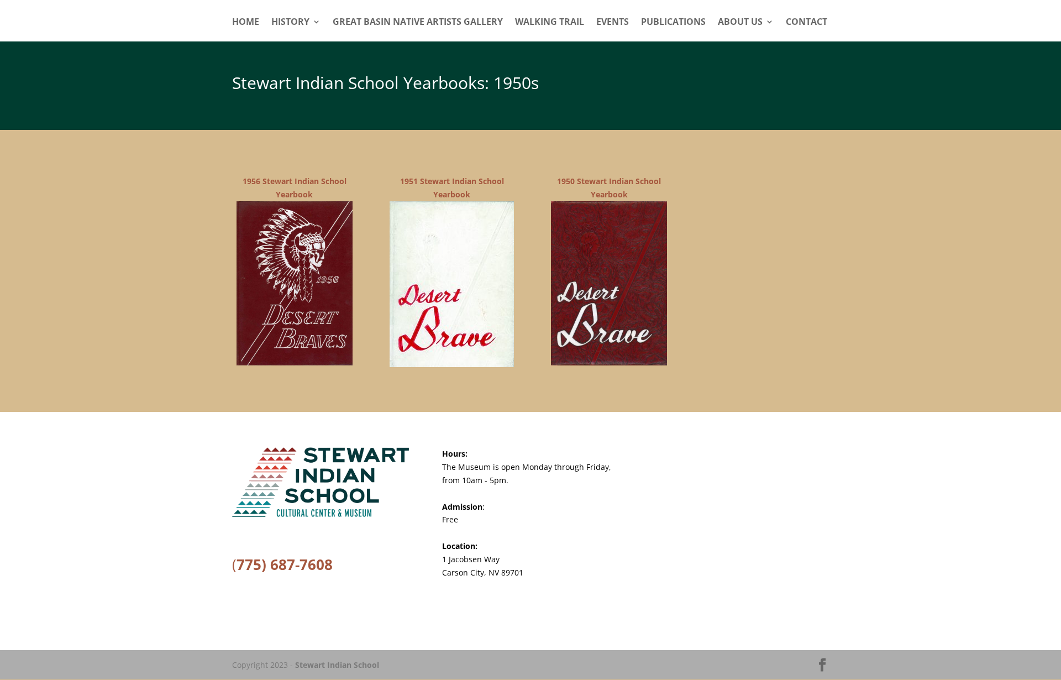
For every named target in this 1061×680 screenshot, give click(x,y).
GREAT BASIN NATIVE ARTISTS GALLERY (418, 23)
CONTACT (806, 23)
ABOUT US (740, 23)
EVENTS (612, 23)
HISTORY (290, 23)
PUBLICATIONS (673, 23)
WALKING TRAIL (549, 23)
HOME (245, 23)
